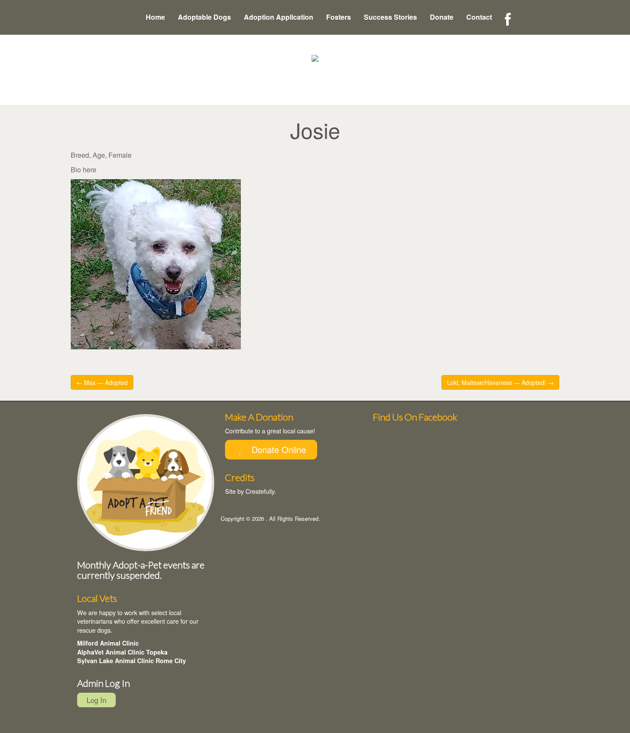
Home (155, 17)
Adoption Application (278, 17)
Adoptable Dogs (204, 17)
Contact (479, 17)
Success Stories (390, 17)
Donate (441, 17)
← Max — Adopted (102, 382)
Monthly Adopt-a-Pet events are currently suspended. (140, 570)
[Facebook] (507, 19)
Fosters (338, 17)
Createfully (260, 491)
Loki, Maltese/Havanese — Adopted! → (500, 382)
